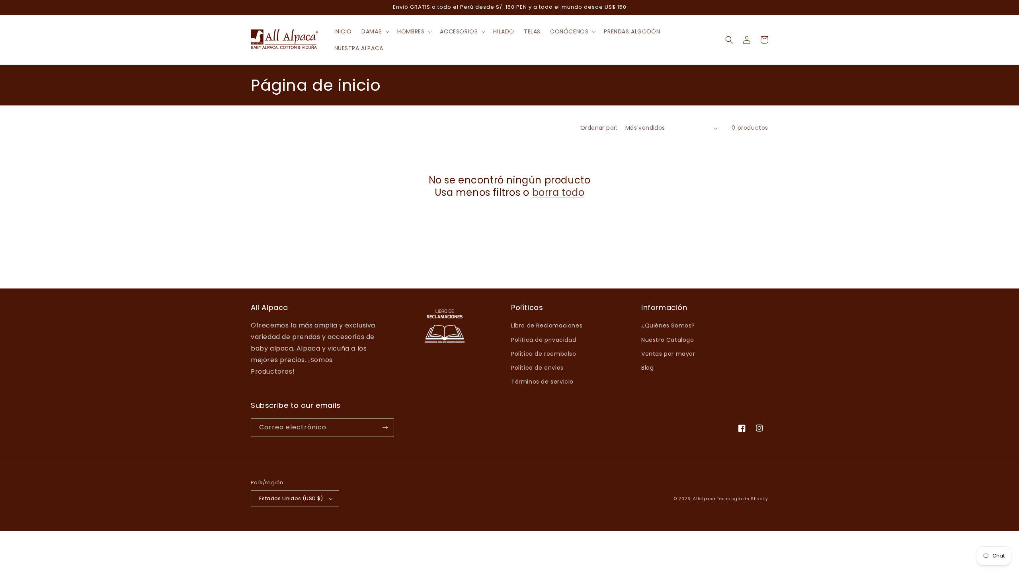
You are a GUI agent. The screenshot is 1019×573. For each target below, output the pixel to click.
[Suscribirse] (385, 427)
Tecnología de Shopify (742, 499)
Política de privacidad (543, 340)
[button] (374, 31)
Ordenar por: (598, 128)
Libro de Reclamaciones (546, 325)
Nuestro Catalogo (667, 340)
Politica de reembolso (543, 354)
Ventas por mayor (668, 354)
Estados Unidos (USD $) (291, 498)
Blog (647, 368)
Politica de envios (537, 368)
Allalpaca (704, 499)
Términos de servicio (542, 382)
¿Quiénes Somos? (668, 325)
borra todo (558, 192)
